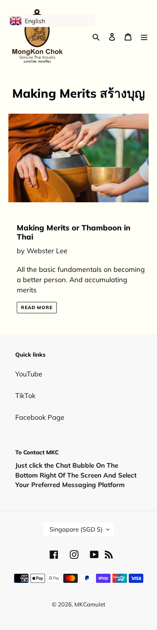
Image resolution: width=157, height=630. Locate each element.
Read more (37, 307)
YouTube (28, 374)
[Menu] (144, 36)
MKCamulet (89, 604)
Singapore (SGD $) (76, 529)
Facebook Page (39, 417)
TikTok (25, 395)
